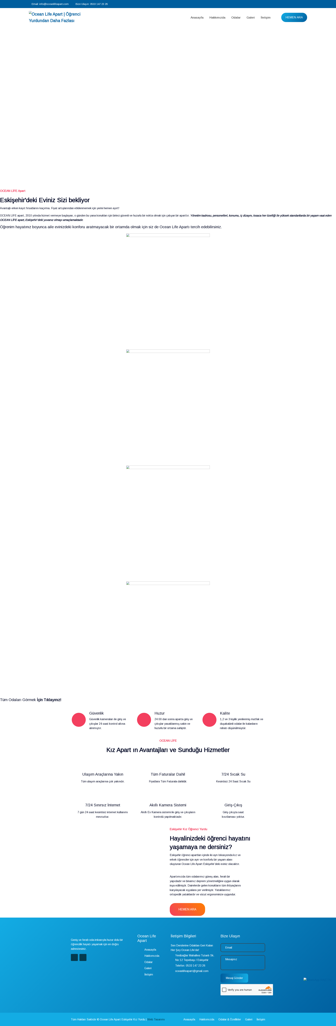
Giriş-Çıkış (233, 805)
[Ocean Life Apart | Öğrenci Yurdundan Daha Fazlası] (61, 17)
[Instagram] (301, 4)
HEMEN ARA (294, 17)
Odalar (236, 17)
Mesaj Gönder (234, 978)
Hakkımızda (217, 17)
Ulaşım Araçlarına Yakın (102, 774)
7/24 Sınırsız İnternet (102, 805)
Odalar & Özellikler (229, 1019)
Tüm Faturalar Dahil (168, 774)
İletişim (266, 17)
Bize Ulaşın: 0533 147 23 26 (91, 3)
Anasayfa (197, 17)
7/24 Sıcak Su (233, 774)
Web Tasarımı (156, 1019)
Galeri (251, 17)
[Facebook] (297, 4)
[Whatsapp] (306, 4)
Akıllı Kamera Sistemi (167, 805)
